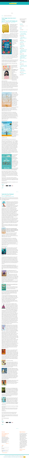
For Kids (3, 196)
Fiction (14, 22)
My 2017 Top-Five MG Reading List (9, 21)
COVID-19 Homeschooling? (14, 2)
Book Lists (12, 22)
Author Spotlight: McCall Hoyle (23, 62)
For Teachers (12, 196)
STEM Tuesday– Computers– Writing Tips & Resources (23, 38)
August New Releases (23, 73)
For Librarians (5, 196)
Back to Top (17, 428)
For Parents (9, 196)
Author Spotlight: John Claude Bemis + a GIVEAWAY (5, 434)
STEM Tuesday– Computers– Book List (22, 70)
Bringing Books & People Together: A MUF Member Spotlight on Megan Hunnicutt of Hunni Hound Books (23, 57)
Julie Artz (3, 22)
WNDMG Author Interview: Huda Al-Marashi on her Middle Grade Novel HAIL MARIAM (23, 51)
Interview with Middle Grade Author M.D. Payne (23, 34)
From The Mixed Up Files (14, 9)
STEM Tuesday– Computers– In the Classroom (22, 46)
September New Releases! (8, 194)
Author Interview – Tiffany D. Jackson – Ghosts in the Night (23, 66)
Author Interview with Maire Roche (23, 42)
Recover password (4, 452)
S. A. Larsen (3, 195)
